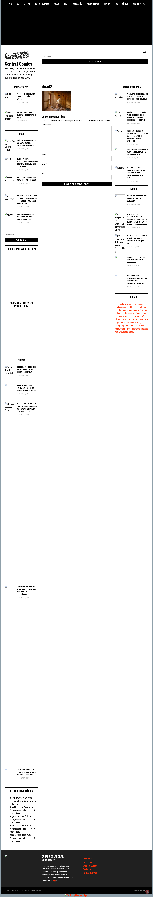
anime (117, 304)
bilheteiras (135, 307)
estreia (132, 313)
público (125, 325)
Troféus (108, 3)
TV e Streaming (42, 3)
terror (128, 328)
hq (141, 313)
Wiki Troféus (139, 3)
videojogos (140, 328)
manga (131, 316)
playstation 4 (120, 322)
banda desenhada (121, 307)
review (117, 328)
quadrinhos (133, 325)
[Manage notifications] (147, 892)
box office (118, 310)
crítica (117, 313)
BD (18, 3)
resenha (141, 325)
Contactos (87, 869)
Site (43, 173)
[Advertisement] (76, 28)
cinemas (131, 310)
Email (44, 164)
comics (145, 310)
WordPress (144, 890)
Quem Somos (88, 858)
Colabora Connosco (90, 865)
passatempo (132, 319)
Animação (77, 3)
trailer (133, 328)
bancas (140, 304)
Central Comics (18, 63)
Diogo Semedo (15, 816)
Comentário (47, 124)
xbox (146, 328)
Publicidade (87, 862)
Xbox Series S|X (128, 331)
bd (130, 307)
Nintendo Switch (121, 319)
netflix (142, 316)
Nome (45, 155)
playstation (144, 319)
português (119, 325)
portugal (139, 322)
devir (122, 313)
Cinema (27, 3)
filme (138, 313)
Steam (122, 328)
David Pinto (14, 797)
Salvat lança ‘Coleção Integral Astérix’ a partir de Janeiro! (23, 800)
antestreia (124, 304)
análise (131, 304)
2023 (66, 3)
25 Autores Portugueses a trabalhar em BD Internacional (22, 810)
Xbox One (118, 331)
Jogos (56, 3)
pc (138, 319)
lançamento (119, 316)
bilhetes (143, 307)
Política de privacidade (92, 872)
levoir (127, 316)
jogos (144, 313)
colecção (138, 310)
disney (127, 313)
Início (9, 3)
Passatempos (93, 3)
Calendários (122, 3)
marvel (137, 316)
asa (136, 304)
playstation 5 (131, 322)
